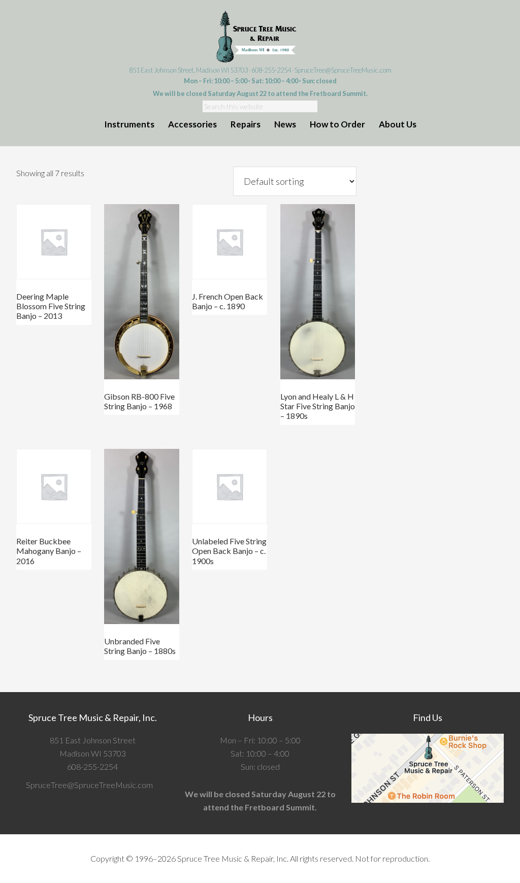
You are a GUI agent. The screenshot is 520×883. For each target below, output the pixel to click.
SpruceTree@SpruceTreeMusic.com (343, 70)
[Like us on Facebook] (156, 785)
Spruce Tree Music (260, 37)
